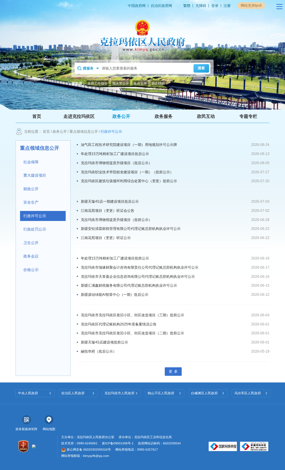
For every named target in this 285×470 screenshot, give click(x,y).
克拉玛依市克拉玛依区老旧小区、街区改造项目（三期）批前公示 (132, 315)
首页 (46, 131)
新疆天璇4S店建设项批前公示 (104, 342)
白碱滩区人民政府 (208, 393)
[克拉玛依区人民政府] (142, 35)
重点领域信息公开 (83, 131)
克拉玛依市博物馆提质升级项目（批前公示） (116, 220)
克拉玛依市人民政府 (121, 393)
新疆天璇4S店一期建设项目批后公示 (110, 201)
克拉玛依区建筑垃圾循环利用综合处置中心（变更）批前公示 (129, 181)
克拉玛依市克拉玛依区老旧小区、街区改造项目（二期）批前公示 (132, 333)
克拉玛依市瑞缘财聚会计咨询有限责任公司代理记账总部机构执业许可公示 (139, 267)
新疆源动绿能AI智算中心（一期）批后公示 (114, 294)
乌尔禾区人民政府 (251, 393)
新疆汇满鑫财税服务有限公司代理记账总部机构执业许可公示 (129, 285)
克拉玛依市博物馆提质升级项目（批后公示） (116, 163)
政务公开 (60, 131)
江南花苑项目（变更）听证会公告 (107, 211)
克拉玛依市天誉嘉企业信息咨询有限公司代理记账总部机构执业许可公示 (138, 276)
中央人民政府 (35, 393)
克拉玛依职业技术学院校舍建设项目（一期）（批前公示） (127, 172)
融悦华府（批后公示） (98, 351)
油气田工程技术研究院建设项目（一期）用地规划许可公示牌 (129, 145)
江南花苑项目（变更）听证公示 (106, 238)
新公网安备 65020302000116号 (89, 449)
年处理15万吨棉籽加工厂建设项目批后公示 (115, 154)
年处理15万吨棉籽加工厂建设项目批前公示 (115, 258)
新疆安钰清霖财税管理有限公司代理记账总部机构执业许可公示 (131, 229)
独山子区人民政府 (164, 393)
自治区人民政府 (78, 393)
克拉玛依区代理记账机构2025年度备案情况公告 (119, 324)
